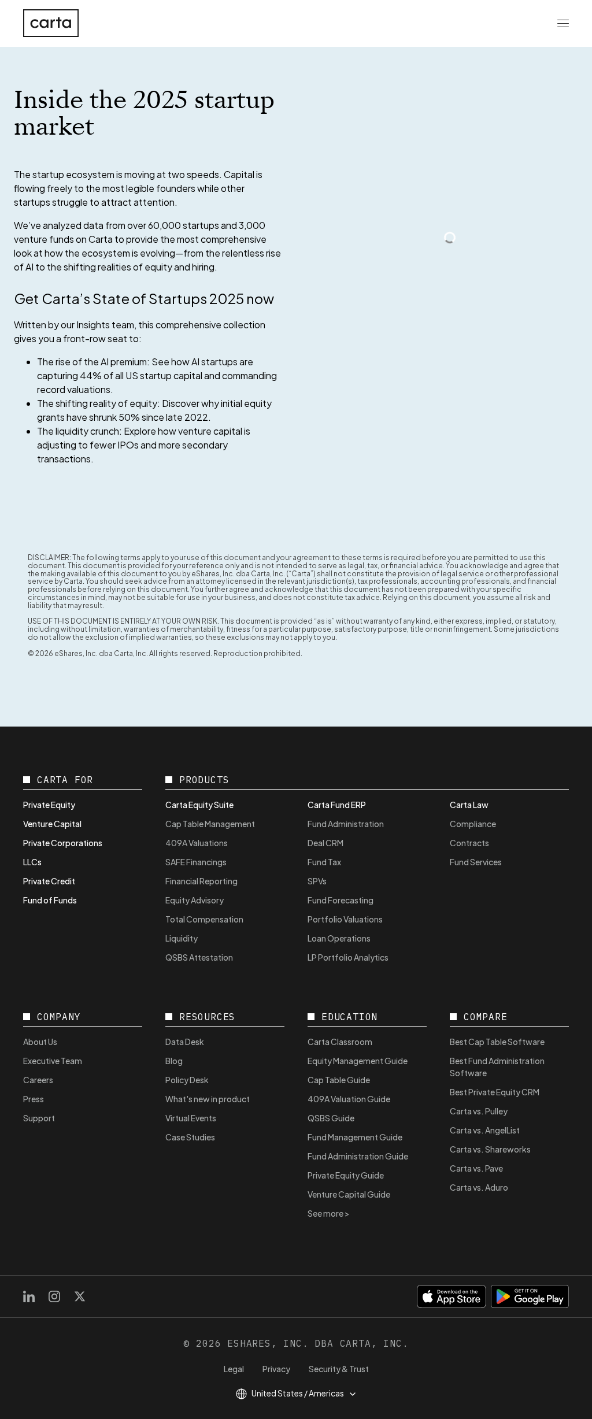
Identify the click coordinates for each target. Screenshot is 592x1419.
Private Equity (49, 804)
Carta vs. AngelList (485, 1130)
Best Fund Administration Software (497, 1066)
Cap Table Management (210, 823)
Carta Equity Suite (199, 804)
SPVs (317, 881)
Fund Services (476, 862)
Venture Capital (52, 823)
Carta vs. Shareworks (490, 1149)
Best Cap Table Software (497, 1041)
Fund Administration (346, 823)
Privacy (276, 1368)
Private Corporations (62, 843)
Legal (234, 1368)
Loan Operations (339, 938)
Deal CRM (325, 843)
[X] (80, 1296)
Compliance (473, 823)
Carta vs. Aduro (479, 1187)
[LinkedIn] (29, 1296)
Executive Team (52, 1060)
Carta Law (469, 804)
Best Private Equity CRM (494, 1092)
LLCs (32, 862)
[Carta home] (51, 23)
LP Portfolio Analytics (348, 957)
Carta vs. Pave (476, 1168)
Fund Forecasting (340, 900)
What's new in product (207, 1099)
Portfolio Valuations (345, 919)
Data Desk (184, 1041)
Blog (174, 1060)
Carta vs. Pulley (479, 1111)
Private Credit (49, 881)
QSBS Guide (331, 1118)
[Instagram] (54, 1296)
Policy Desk (187, 1080)
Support (39, 1118)
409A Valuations (196, 843)
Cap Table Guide (339, 1080)
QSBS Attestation (199, 957)
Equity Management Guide (358, 1060)
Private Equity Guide (346, 1175)
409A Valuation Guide (349, 1099)
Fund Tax (324, 862)
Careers (38, 1080)
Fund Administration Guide (358, 1156)
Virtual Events (190, 1118)
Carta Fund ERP (337, 804)
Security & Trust (339, 1368)
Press (33, 1099)
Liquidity (181, 938)
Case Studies (190, 1137)
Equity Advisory (194, 900)
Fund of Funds (50, 900)
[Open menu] (563, 23)
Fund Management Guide (355, 1137)
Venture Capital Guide (349, 1194)
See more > (329, 1213)
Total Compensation (204, 919)
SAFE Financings (196, 862)
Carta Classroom (340, 1041)
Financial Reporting (201, 881)
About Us (40, 1041)
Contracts (469, 843)
